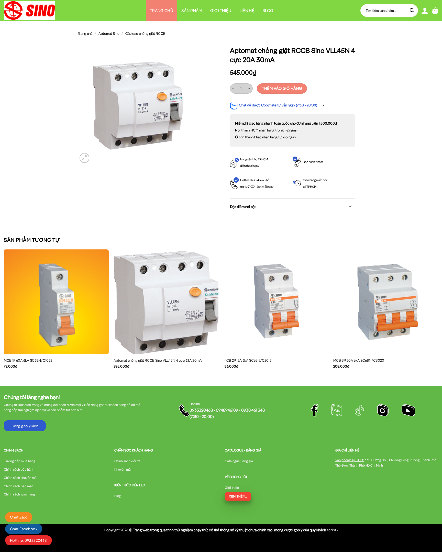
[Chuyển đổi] (350, 206)
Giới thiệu (220, 10)
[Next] (438, 313)
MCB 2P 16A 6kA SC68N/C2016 (247, 360)
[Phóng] (85, 158)
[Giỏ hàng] (435, 10)
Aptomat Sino (108, 33)
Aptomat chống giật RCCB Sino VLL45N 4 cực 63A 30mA (158, 360)
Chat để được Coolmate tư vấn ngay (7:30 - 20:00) (278, 105)
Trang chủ (161, 10)
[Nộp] (412, 10)
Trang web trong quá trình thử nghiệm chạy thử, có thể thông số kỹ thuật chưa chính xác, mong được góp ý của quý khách (229, 529)
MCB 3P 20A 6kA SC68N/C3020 (358, 360)
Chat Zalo (18, 517)
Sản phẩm (191, 10)
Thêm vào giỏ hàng (282, 88)
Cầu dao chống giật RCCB (145, 33)
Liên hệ (247, 10)
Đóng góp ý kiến (25, 426)
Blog (267, 10)
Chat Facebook (23, 528)
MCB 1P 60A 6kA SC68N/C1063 (28, 360)
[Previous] (4, 313)
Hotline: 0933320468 (28, 540)
